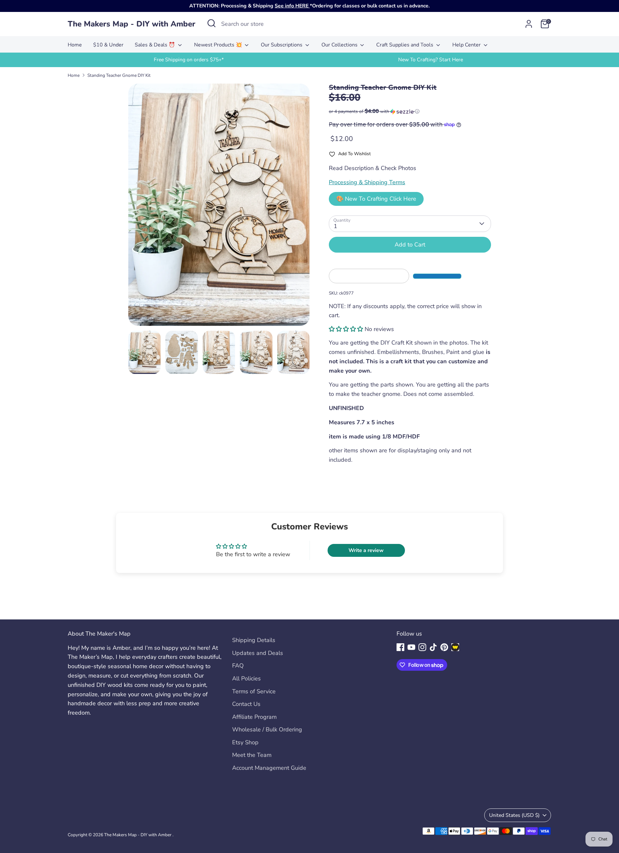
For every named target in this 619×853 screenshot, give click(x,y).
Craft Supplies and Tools (405, 44)
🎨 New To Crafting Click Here (376, 199)
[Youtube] (411, 647)
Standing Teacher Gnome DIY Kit (119, 75)
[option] (189, 60)
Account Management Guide (269, 768)
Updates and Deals (257, 653)
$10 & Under (108, 44)
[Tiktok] (433, 647)
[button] (410, 111)
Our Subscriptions (282, 44)
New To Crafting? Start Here (430, 59)
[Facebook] (400, 647)
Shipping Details (253, 640)
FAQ (238, 665)
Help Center (467, 44)
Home (75, 44)
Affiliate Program (254, 717)
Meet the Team (251, 755)
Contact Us (246, 704)
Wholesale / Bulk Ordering (267, 729)
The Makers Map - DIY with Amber (131, 24)
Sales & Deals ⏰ (155, 44)
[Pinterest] (444, 647)
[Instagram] (422, 647)
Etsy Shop (245, 742)
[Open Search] (211, 23)
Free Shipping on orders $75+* (189, 59)
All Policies (246, 678)
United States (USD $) (514, 815)
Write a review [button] (366, 550)
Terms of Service (254, 691)
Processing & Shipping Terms (367, 182)
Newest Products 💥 (218, 44)
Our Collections (340, 44)
